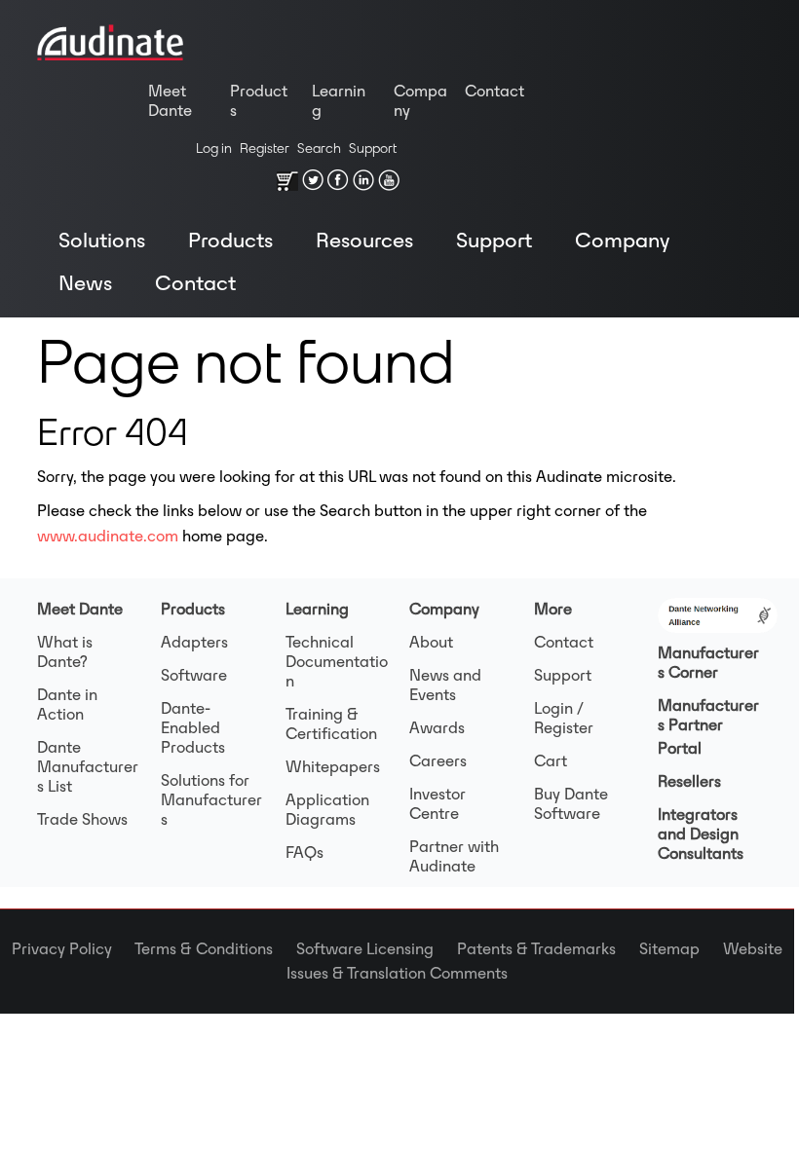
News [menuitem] (85, 282)
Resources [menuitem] (364, 239)
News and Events (445, 684)
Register (264, 148)
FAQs (304, 852)
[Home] (110, 46)
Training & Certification (331, 723)
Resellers (689, 781)
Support (373, 148)
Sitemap (681, 948)
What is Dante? (65, 651)
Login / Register (563, 717)
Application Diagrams (327, 809)
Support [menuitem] (494, 239)
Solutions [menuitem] (101, 239)
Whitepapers (332, 766)
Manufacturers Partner (708, 714)
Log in (214, 148)
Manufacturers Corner (708, 662)
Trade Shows (82, 819)
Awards (437, 727)
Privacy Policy (73, 948)
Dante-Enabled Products (193, 727)
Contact (494, 90)
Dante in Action (67, 704)
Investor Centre (437, 803)
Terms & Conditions (215, 948)
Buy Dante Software (571, 803)
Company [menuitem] (622, 239)
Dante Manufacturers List (87, 766)
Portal (680, 748)
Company (420, 100)
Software (194, 675)
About (431, 641)
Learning (338, 100)
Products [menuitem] (230, 239)
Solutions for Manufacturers (211, 799)
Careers (438, 760)
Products (258, 100)
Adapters (194, 641)
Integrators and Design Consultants (700, 833)
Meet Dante (170, 100)
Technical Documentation (336, 661)
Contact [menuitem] (195, 282)
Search (319, 148)
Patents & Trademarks (548, 948)
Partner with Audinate (454, 855)
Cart (550, 760)
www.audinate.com (107, 535)
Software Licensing (376, 948)
